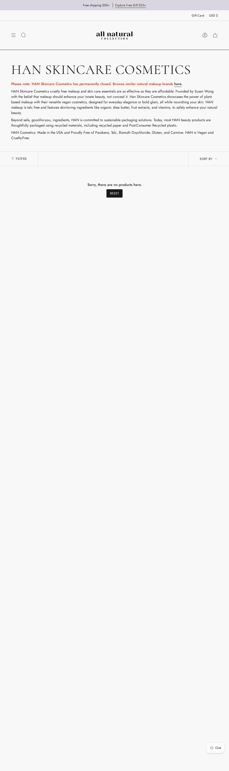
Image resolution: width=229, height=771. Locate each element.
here (178, 83)
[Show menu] (13, 35)
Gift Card (198, 15)
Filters (21, 158)
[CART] (215, 35)
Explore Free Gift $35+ (130, 5)
